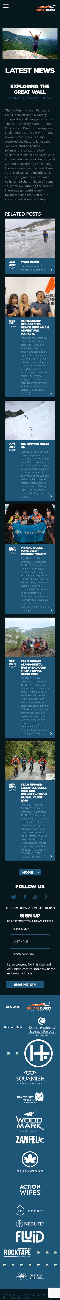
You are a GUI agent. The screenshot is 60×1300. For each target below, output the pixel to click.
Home (27, 872)
